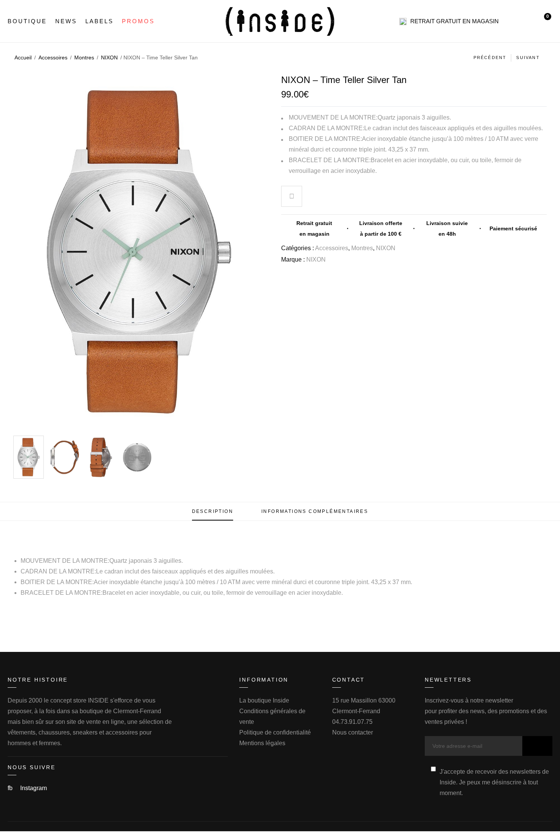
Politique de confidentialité (275, 732)
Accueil (23, 57)
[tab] (212, 511)
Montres (84, 57)
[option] (28, 457)
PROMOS (138, 21)
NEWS (66, 21)
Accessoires (52, 57)
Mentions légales (262, 743)
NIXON (109, 57)
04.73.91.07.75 (352, 722)
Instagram (33, 788)
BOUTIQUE (27, 21)
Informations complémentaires (314, 511)
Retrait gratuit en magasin (454, 21)
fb (11, 788)
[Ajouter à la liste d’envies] (291, 197)
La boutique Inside (264, 700)
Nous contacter (352, 732)
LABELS (99, 21)
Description (212, 511)
